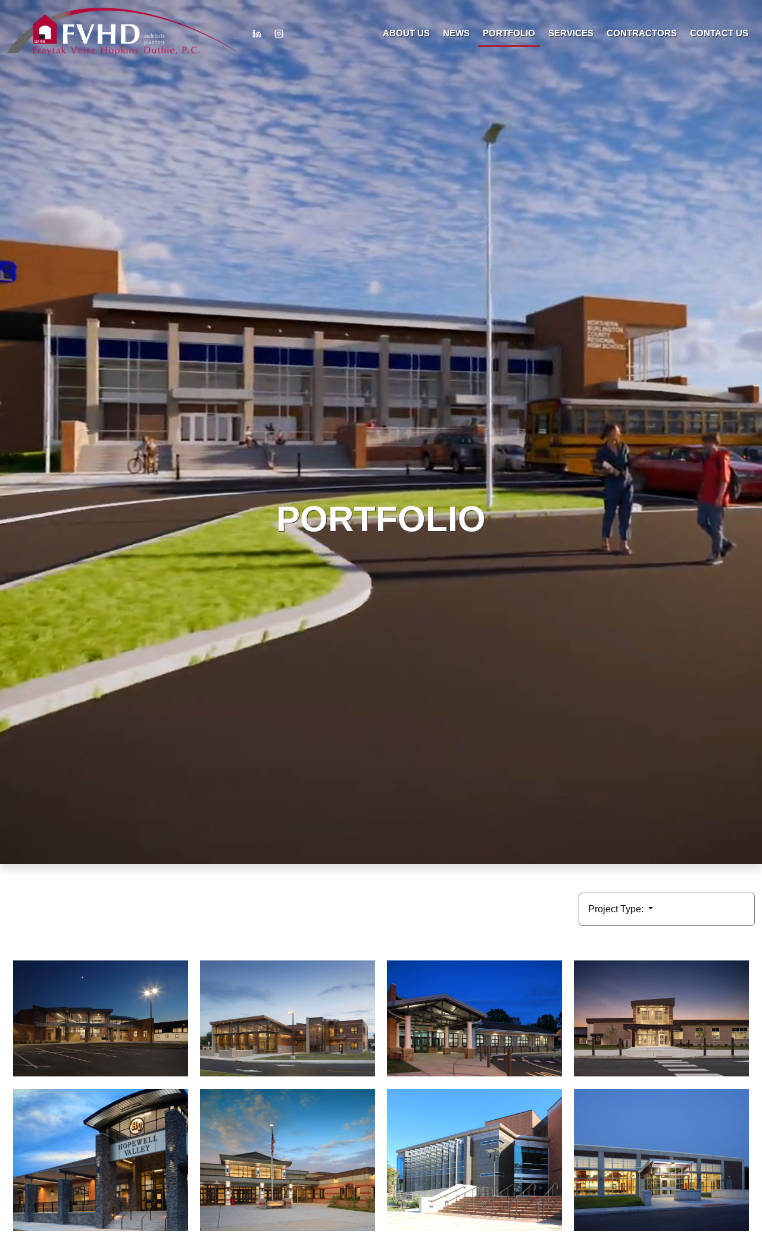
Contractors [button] (642, 33)
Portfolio (509, 33)
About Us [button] (406, 33)
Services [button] (571, 33)
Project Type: (617, 909)
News (456, 33)
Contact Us (719, 33)
